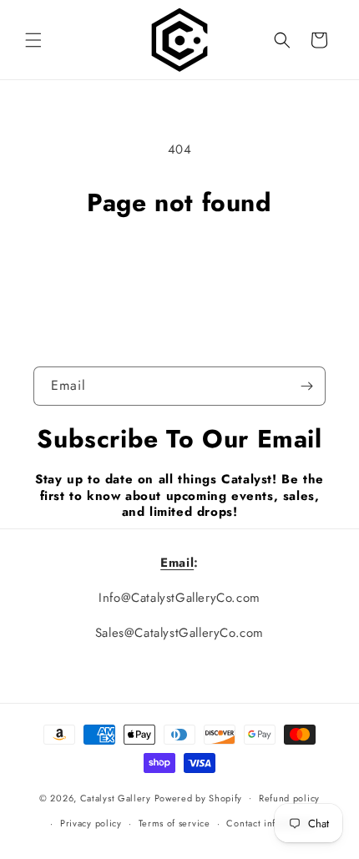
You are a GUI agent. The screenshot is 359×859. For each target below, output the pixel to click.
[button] (33, 40)
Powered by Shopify (198, 797)
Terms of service (174, 823)
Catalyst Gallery (115, 797)
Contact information (270, 823)
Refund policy (289, 798)
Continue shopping (180, 264)
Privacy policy (91, 823)
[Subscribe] (306, 386)
